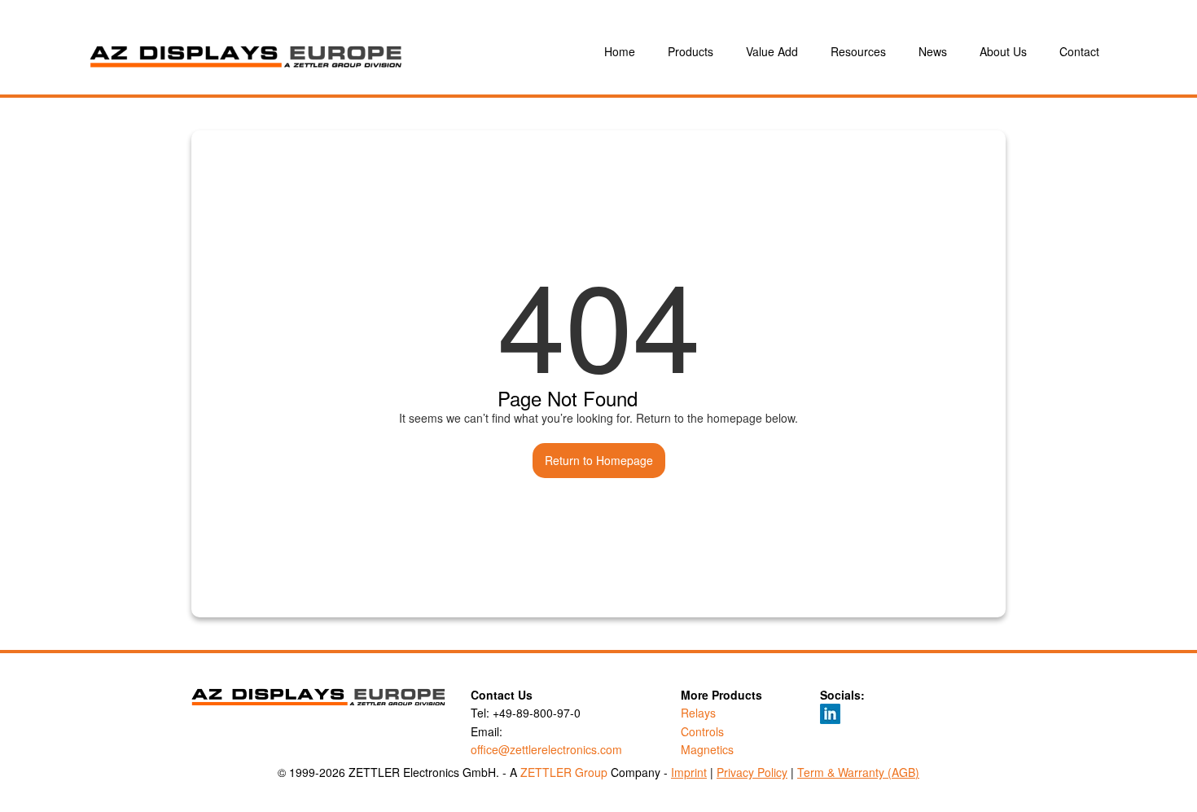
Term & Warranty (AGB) (858, 772)
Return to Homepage (599, 460)
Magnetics (707, 749)
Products (690, 51)
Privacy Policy (752, 772)
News (933, 51)
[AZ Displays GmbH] (313, 51)
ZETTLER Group (563, 772)
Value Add (772, 51)
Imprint (689, 772)
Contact (1079, 51)
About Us (1003, 51)
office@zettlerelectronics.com (546, 749)
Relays (698, 712)
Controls (702, 731)
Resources (858, 51)
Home (619, 51)
